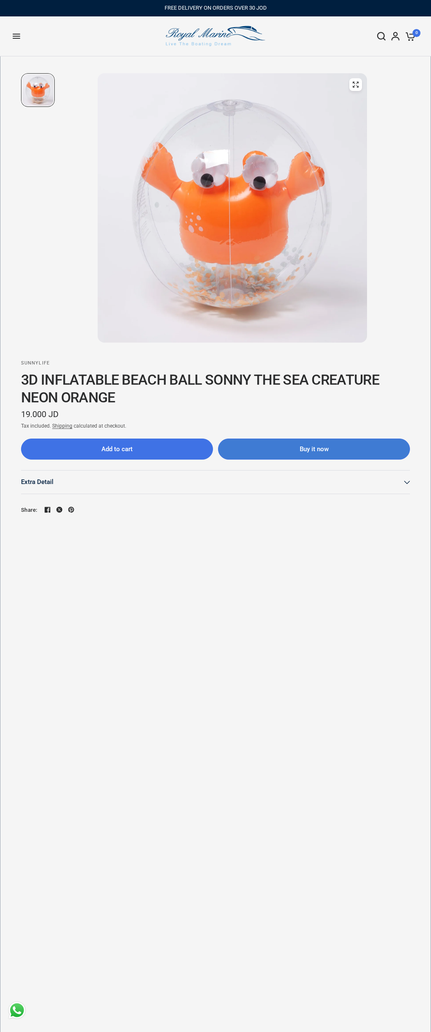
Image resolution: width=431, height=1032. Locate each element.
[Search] (381, 36)
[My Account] (395, 36)
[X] (59, 510)
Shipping (62, 426)
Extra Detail (37, 482)
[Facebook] (48, 510)
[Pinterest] (71, 510)
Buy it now (314, 449)
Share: (29, 510)
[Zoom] (355, 84)
